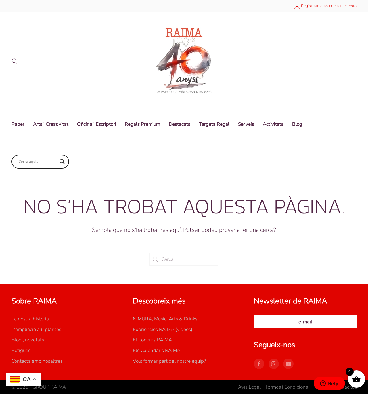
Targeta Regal (214, 124)
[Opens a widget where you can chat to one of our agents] (329, 384)
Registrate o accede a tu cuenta (328, 6)
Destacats (179, 124)
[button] (14, 61)
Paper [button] (18, 124)
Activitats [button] (273, 124)
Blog (297, 124)
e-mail (305, 321)
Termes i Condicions (286, 387)
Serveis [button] (246, 124)
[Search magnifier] (62, 162)
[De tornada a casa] (184, 61)
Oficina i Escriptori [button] (96, 124)
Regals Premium (142, 124)
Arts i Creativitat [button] (50, 124)
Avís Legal (249, 387)
